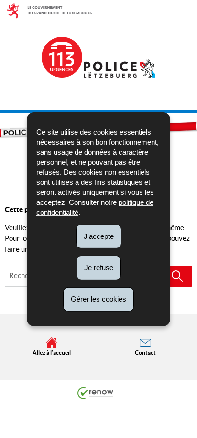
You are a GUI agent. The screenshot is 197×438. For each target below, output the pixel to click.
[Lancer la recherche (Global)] (177, 276)
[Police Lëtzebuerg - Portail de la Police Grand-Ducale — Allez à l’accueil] (119, 68)
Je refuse (98, 267)
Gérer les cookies (98, 299)
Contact (145, 352)
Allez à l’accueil (52, 352)
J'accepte (99, 236)
